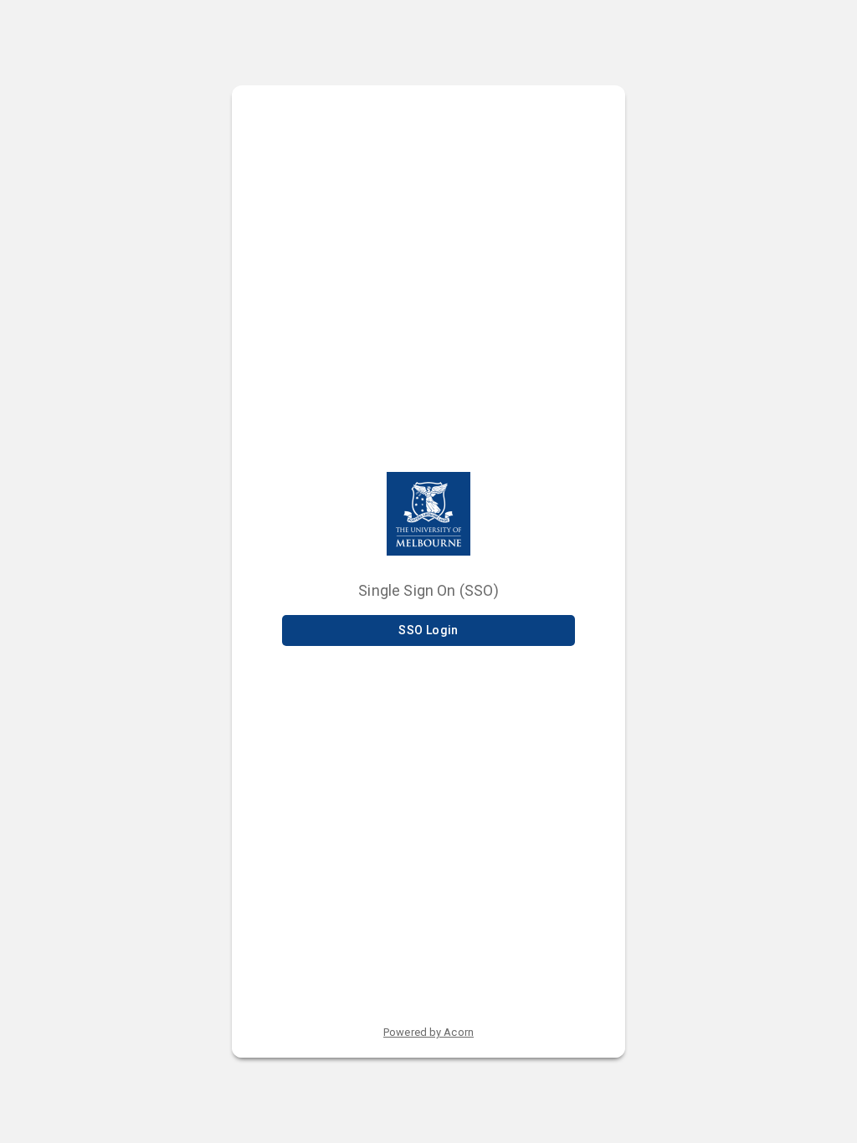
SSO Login (428, 630)
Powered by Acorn (428, 1032)
